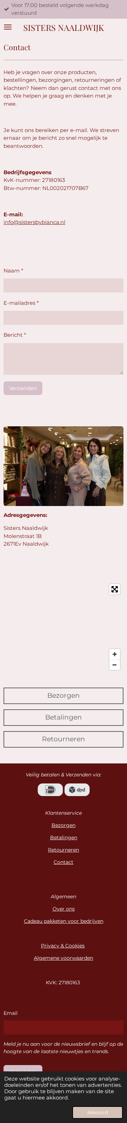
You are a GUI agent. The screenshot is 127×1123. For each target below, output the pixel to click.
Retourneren (63, 850)
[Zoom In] (114, 654)
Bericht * (15, 334)
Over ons (64, 909)
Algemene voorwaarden (63, 958)
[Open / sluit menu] (8, 27)
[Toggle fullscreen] (114, 589)
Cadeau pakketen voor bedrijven (63, 921)
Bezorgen (63, 825)
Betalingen (63, 837)
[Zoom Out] (114, 664)
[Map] (63, 627)
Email (11, 1013)
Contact (63, 862)
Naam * (13, 270)
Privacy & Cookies (63, 946)
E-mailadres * (21, 303)
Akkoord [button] (97, 1112)
